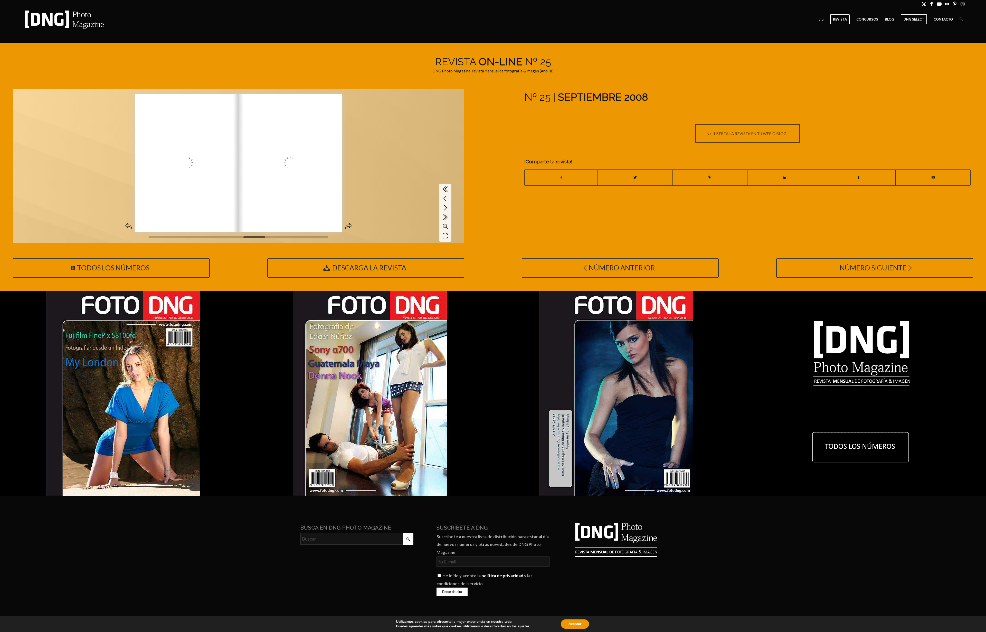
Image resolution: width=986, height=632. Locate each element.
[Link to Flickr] (947, 4)
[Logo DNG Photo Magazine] (63, 19)
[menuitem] (819, 19)
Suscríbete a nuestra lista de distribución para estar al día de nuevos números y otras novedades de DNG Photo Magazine (493, 544)
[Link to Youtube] (939, 4)
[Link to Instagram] (962, 4)
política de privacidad (502, 575)
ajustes (523, 626)
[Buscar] (961, 19)
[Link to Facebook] (931, 4)
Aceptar (574, 623)
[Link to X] (923, 4)
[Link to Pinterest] (954, 4)
